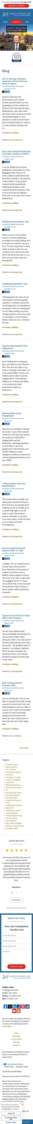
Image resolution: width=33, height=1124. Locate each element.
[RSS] (19, 1011)
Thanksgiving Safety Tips (14, 284)
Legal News (10, 782)
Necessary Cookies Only (11, 1118)
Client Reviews (16, 840)
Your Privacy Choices (15, 1064)
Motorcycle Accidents (14, 787)
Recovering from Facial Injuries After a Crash (13, 549)
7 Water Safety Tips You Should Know (13, 484)
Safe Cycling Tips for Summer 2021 (12, 684)
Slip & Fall (9, 808)
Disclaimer (16, 1036)
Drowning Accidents (13, 772)
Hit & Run (9, 775)
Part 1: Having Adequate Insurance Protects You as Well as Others (14, 81)
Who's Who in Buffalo (14, 823)
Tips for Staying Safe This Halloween (14, 347)
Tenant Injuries (11, 813)
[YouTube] (14, 1011)
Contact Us (16, 22)
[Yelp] (23, 1007)
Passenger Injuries (13, 795)
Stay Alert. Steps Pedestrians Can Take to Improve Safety (16, 152)
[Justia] (19, 1007)
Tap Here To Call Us (16, 6)
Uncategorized (16, 140)
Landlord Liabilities (13, 780)
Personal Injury (12, 798)
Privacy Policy (16, 1039)
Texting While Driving (14, 816)
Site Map (16, 1042)
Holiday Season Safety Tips (15, 221)
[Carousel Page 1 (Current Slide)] (12, 893)
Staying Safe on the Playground (11, 414)
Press (8, 803)
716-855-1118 (15, 996)
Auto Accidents (11, 767)
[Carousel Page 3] (21, 893)
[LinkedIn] (14, 1007)
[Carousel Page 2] (16, 893)
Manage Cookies (22, 1067)
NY (7, 790)
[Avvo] (27, 1007)
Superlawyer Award (13, 810)
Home (5, 22)
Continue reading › (10, 133)
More (27, 22)
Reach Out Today (16, 918)
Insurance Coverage (13, 777)
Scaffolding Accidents (14, 805)
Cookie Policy (9, 1067)
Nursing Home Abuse (14, 793)
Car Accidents (15, 736)
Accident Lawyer (12, 764)
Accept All (11, 1113)
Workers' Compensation (15, 826)
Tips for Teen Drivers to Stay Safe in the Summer (16, 616)
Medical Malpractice (13, 785)
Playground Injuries (13, 800)
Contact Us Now (16, 967)
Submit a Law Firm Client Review (16, 908)
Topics (5, 759)
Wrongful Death (12, 828)
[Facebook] (5, 1007)
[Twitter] (10, 1007)
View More (16, 900)
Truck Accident (11, 818)
